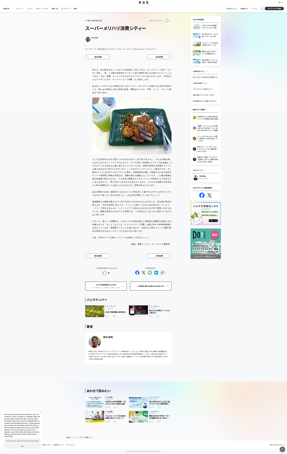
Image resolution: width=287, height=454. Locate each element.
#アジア (129, 49)
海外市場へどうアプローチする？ (204, 95)
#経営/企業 (101, 49)
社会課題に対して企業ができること (204, 101)
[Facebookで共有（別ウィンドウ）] (137, 272)
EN (282, 2)
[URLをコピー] (162, 272)
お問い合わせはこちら (276, 445)
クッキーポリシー (71, 445)
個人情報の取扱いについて (43, 445)
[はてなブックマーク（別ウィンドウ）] (156, 272)
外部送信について (58, 445)
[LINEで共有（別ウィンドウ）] (150, 272)
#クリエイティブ (111, 49)
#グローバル (121, 49)
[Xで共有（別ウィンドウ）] (143, 272)
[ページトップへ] (282, 449)
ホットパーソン (198, 170)
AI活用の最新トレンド (200, 83)
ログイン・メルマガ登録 (274, 8)
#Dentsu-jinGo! (139, 49)
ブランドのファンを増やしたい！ (203, 89)
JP (279, 2)
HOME (68, 437)
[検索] (262, 8)
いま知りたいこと (198, 71)
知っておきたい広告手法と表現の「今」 (205, 77)
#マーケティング (90, 49)
